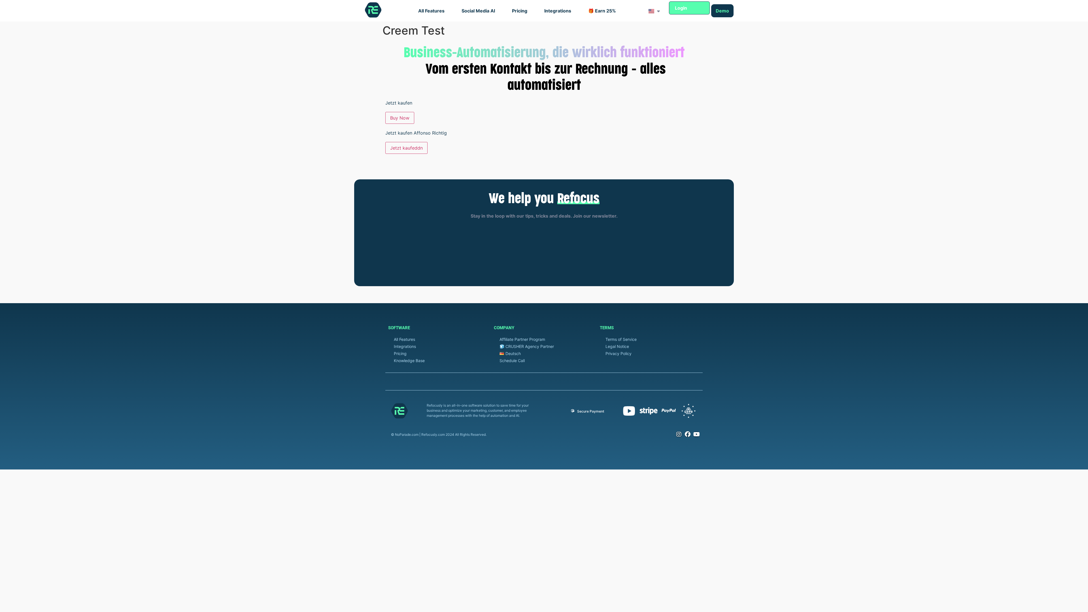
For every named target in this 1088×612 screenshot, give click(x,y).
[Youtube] (696, 434)
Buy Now (399, 118)
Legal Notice (617, 346)
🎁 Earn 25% (602, 11)
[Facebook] (687, 434)
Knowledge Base (409, 360)
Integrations (557, 11)
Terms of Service (621, 339)
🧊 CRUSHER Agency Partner (527, 346)
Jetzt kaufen (398, 103)
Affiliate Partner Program (522, 339)
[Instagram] (679, 434)
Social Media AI (478, 11)
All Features (431, 11)
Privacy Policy (618, 353)
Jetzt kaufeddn (406, 148)
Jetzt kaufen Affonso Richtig (416, 133)
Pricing (519, 11)
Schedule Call (512, 360)
